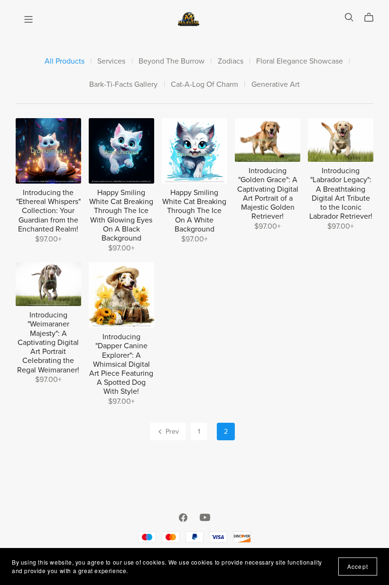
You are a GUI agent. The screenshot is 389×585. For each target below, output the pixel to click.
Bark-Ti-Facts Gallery (123, 84)
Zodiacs (230, 61)
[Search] (349, 17)
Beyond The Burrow (171, 61)
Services (111, 61)
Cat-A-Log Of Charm (204, 84)
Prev (171, 431)
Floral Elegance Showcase (299, 61)
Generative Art (275, 84)
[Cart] (373, 17)
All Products (64, 61)
